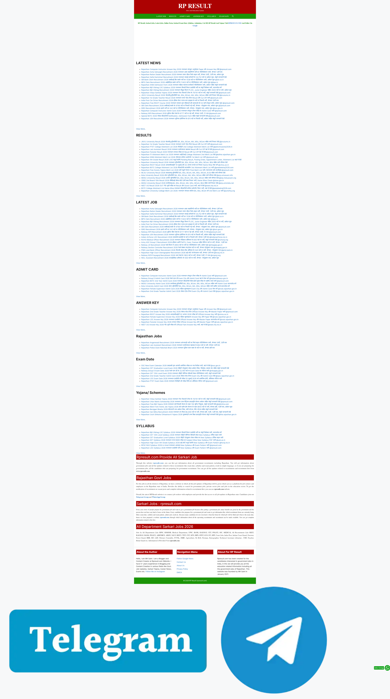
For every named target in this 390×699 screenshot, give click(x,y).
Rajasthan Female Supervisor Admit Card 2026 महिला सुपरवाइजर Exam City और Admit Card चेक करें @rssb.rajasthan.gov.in (189, 289)
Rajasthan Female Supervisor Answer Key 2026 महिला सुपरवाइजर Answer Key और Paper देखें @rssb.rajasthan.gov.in (186, 317)
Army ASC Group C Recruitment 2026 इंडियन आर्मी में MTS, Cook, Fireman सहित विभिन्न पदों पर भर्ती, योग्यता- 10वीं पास (184, 242)
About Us (180, 566)
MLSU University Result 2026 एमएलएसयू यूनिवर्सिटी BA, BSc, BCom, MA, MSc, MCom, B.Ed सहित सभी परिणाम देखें (183, 173)
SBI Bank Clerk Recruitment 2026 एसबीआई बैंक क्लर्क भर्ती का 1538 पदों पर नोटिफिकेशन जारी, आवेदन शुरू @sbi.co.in (182, 80)
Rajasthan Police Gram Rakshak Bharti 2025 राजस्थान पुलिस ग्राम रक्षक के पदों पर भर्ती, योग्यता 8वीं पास (178, 348)
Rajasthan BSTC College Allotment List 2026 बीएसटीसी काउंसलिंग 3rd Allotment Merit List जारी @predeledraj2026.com (187, 167)
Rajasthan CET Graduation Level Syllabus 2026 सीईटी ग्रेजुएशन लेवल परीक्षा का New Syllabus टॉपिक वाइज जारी (182, 438)
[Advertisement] (195, 44)
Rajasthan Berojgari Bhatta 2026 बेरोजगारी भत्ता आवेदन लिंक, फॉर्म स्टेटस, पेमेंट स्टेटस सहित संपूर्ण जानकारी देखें (179, 409)
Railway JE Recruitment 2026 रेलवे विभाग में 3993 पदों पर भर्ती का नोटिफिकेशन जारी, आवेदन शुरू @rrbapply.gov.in (181, 245)
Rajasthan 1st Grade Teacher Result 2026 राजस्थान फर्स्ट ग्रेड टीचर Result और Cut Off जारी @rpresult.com (181, 98)
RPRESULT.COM (234, 23)
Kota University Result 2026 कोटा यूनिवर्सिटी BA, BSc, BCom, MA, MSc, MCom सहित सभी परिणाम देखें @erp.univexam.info (187, 175)
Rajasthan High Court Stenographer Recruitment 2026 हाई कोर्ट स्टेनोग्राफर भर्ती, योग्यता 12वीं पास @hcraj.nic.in (182, 253)
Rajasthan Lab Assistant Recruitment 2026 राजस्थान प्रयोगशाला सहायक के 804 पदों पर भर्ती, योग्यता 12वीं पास (180, 345)
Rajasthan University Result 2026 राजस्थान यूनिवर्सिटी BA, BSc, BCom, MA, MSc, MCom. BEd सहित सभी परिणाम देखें (184, 162)
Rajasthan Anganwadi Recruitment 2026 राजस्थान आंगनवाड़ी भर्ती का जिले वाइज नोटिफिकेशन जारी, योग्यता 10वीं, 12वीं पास (184, 343)
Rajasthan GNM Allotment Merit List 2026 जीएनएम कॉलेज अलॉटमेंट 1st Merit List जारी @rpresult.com (179, 157)
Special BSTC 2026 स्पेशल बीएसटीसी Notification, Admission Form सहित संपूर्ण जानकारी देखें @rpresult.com (180, 116)
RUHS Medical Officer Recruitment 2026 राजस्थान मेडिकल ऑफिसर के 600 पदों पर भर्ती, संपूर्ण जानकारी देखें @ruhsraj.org (184, 240)
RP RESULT (195, 5)
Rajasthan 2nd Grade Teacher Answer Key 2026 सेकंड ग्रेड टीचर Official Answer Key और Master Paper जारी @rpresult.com (189, 312)
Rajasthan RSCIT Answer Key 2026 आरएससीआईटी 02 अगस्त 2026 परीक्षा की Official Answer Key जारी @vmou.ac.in (184, 314)
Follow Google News (185, 559)
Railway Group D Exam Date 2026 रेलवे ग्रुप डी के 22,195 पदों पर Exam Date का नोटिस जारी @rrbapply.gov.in (182, 371)
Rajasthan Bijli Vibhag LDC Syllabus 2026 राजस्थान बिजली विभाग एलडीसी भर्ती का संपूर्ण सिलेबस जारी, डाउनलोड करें (181, 87)
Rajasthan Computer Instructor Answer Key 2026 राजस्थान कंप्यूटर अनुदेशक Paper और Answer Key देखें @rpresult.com (186, 69)
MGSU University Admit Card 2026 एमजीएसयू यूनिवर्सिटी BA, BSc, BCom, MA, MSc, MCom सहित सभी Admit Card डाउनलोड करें (188, 284)
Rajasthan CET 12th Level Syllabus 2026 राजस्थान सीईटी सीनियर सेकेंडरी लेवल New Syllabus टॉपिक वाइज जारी (181, 435)
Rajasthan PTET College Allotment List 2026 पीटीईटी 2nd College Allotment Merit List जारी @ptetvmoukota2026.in (186, 147)
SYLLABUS (211, 16)
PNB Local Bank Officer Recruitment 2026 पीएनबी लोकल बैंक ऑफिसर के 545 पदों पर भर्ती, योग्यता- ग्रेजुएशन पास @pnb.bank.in (187, 250)
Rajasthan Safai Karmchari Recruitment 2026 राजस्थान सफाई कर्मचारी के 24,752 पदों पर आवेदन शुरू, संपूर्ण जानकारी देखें (183, 77)
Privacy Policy (182, 569)
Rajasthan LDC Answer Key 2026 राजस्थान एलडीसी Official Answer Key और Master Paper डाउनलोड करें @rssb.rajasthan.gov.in (189, 319)
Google (195, 25)
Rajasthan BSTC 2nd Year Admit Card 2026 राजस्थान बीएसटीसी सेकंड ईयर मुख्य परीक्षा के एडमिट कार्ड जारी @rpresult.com (185, 281)
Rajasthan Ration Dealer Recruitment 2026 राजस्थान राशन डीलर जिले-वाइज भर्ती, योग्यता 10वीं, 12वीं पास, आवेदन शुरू (182, 74)
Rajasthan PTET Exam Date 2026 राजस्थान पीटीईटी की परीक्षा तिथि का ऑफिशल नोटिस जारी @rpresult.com (179, 381)
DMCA (179, 572)
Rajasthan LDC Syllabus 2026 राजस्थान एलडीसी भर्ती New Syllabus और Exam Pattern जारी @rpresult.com (181, 448)
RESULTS (172, 16)
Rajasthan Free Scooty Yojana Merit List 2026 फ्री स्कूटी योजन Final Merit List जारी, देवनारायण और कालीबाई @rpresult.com (187, 170)
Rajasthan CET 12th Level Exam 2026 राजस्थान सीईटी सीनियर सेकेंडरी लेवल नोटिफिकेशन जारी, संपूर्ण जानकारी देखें (180, 373)
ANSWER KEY (198, 16)
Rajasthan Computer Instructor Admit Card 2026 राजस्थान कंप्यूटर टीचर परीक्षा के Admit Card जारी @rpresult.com (184, 111)
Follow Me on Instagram (155, 571)
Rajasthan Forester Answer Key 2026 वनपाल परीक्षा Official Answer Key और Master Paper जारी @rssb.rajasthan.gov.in (187, 322)
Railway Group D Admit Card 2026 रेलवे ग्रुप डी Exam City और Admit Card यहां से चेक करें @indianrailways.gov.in (184, 278)
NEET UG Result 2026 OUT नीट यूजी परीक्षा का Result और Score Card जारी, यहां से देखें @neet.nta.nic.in (179, 186)
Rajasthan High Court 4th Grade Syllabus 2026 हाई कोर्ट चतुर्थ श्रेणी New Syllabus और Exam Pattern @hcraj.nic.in (185, 443)
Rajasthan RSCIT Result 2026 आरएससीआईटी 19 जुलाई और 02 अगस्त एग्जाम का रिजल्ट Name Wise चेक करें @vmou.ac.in (185, 165)
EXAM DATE (224, 16)
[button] (232, 16)
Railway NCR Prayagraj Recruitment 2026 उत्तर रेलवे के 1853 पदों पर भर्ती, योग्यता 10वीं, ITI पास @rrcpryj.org (181, 255)
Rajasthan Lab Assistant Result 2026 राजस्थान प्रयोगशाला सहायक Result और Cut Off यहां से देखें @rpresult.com (182, 149)
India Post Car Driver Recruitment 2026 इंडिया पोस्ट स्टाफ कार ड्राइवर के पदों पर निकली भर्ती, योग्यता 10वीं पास (180, 100)
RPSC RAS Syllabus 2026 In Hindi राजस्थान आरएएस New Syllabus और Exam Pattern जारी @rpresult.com (181, 445)
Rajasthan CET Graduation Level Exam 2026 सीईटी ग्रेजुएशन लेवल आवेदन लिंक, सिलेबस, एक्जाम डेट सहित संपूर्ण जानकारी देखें (185, 368)
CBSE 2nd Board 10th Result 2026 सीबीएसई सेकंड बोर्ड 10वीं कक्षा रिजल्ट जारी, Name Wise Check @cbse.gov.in (182, 180)
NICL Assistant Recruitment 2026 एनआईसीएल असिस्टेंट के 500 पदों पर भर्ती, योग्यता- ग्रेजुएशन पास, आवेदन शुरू (180, 258)
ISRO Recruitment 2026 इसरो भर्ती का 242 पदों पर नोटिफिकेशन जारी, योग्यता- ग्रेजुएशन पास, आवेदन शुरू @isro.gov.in (182, 108)
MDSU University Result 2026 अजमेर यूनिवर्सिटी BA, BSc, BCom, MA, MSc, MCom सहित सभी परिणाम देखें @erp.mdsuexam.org (188, 178)
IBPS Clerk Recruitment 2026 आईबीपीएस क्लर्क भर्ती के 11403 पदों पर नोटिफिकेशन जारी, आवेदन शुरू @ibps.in (179, 82)
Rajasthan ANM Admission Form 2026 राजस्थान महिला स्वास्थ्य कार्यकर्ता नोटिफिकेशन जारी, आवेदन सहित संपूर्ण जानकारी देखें (184, 85)
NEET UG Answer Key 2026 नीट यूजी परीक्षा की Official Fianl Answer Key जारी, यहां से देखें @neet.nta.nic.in (181, 325)
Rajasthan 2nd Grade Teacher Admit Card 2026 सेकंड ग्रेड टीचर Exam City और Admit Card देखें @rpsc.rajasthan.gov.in (187, 291)
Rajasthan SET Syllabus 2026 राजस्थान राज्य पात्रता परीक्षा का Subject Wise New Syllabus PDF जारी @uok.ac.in (183, 440)
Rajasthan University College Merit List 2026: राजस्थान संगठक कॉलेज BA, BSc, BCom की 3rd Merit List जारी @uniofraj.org (188, 191)
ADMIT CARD (184, 16)
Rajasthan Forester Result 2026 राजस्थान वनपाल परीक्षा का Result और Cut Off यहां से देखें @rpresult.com (179, 152)
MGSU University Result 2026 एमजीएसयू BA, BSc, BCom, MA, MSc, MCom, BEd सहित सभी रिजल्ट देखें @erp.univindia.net (187, 183)
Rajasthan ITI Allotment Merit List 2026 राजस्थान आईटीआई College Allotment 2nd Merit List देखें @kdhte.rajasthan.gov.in (188, 154)
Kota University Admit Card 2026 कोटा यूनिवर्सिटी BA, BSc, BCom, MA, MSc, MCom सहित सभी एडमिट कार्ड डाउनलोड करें (185, 286)
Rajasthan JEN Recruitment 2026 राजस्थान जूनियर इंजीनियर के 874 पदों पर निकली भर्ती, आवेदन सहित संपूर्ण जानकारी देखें (182, 119)
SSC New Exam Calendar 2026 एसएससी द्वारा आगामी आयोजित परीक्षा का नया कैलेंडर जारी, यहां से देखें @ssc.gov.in (181, 365)
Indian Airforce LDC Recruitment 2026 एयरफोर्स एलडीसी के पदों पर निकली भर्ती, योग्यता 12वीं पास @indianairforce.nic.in (184, 237)
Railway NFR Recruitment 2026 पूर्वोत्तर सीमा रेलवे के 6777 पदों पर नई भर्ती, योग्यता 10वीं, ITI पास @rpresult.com (181, 113)
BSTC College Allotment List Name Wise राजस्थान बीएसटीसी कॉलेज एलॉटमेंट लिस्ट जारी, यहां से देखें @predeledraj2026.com (186, 188)
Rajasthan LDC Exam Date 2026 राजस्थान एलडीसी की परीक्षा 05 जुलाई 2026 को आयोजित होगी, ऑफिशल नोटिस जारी (181, 378)
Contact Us (181, 562)
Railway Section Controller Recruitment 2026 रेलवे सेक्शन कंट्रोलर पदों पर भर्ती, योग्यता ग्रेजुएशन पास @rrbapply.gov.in (184, 247)
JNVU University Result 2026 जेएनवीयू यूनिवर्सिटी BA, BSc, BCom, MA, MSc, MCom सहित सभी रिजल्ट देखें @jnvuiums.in (185, 95)
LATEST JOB (161, 16)
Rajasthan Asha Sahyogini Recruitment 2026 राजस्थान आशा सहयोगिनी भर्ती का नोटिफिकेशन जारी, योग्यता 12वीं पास (181, 72)
